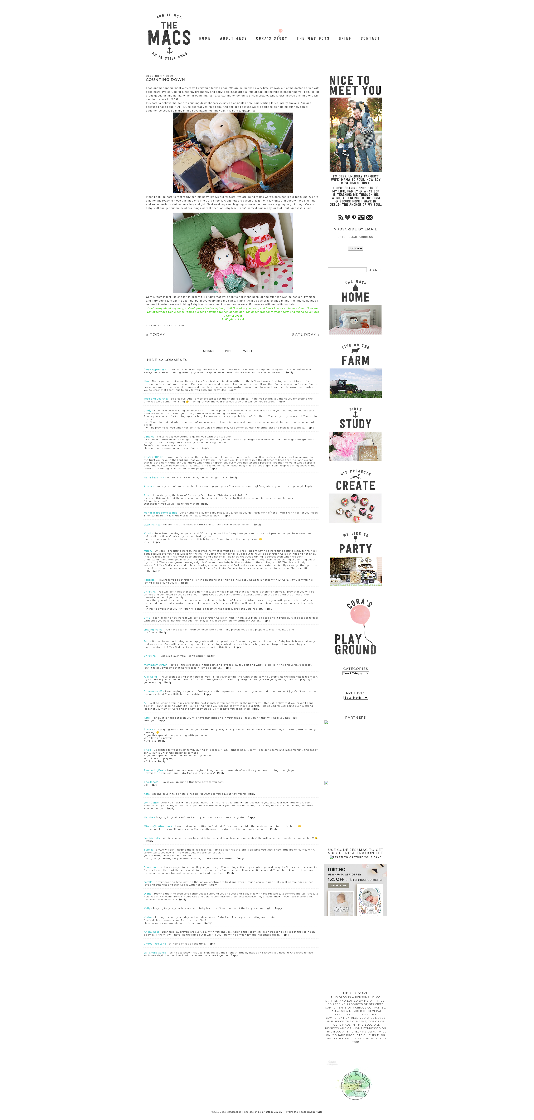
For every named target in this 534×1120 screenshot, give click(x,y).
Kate (147, 717)
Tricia (147, 729)
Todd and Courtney (156, 398)
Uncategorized (173, 325)
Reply (289, 372)
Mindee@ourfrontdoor (158, 826)
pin (228, 351)
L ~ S (147, 617)
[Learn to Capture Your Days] (356, 857)
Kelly (147, 908)
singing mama (153, 629)
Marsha (148, 817)
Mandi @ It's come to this (160, 512)
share (209, 351)
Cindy (147, 410)
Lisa (146, 381)
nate (147, 793)
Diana (147, 893)
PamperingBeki (154, 770)
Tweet (247, 351)
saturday (306, 334)
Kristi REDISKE (153, 457)
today (155, 334)
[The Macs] (205, 35)
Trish (147, 495)
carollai (148, 882)
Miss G (148, 550)
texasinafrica (152, 524)
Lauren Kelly (152, 838)
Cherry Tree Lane (155, 943)
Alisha (148, 486)
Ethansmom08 (153, 691)
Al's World (150, 676)
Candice (149, 436)
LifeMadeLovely (272, 1112)
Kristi (147, 533)
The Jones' (151, 781)
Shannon (150, 867)
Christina (150, 591)
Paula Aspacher (154, 369)
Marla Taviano (153, 477)
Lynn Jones (151, 802)
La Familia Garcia (155, 952)
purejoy (149, 849)
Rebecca (149, 579)
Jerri (147, 641)
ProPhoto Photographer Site (304, 1112)
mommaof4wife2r (155, 664)
